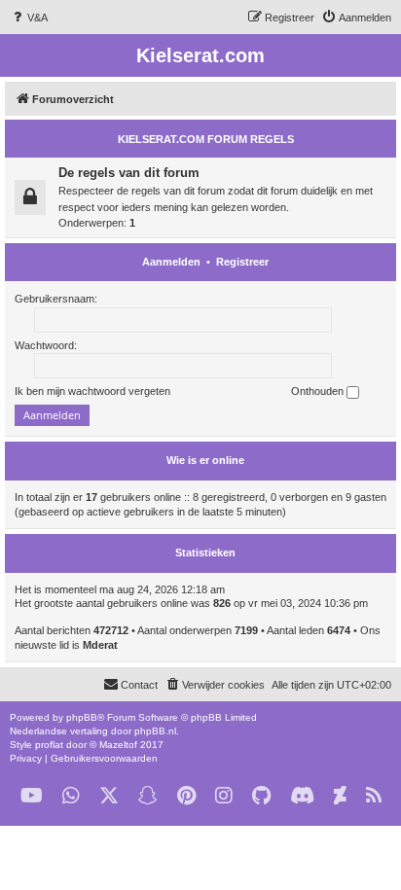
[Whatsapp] (71, 796)
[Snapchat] (148, 796)
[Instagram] (223, 796)
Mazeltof (118, 744)
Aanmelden (171, 261)
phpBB (81, 717)
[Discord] (302, 796)
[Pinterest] (186, 796)
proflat (49, 744)
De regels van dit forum (129, 172)
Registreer (242, 261)
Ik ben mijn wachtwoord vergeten (92, 391)
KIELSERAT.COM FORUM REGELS (206, 139)
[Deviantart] (340, 796)
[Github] (261, 796)
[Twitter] (109, 796)
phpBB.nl (155, 731)
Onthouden (318, 391)
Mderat (100, 645)
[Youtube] (32, 796)
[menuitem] (29, 17)
